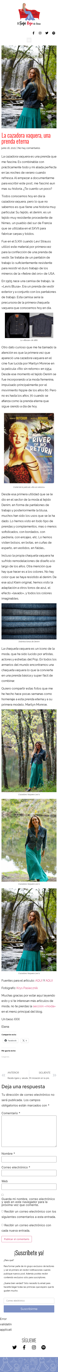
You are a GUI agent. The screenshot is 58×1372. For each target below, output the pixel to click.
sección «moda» (44, 1006)
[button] (29, 40)
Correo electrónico (15, 1167)
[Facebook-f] (33, 33)
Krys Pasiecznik (27, 988)
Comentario (10, 1113)
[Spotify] (54, 33)
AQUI (39, 980)
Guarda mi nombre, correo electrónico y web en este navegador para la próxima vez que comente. (28, 1201)
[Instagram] (40, 33)
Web (4, 1181)
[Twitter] (47, 33)
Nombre (8, 1153)
